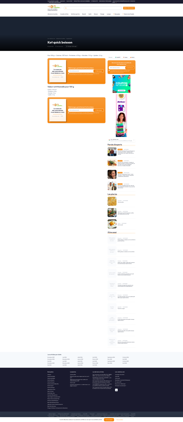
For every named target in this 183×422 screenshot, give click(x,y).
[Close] (117, 200)
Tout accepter (109, 419)
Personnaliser (119, 419)
